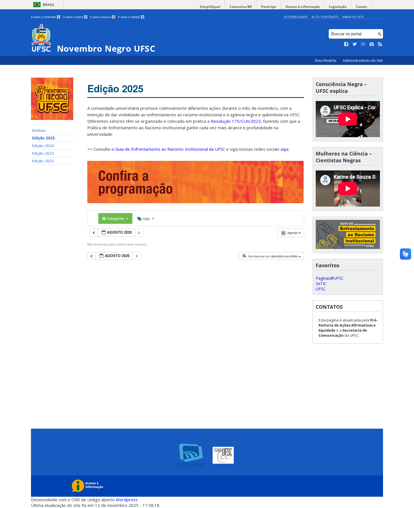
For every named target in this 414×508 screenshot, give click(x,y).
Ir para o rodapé (130, 17)
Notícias (39, 130)
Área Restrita (326, 60)
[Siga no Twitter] (355, 44)
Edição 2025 (43, 138)
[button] (271, 256)
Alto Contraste (325, 17)
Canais (361, 6)
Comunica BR (241, 6)
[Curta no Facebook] (346, 44)
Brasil (49, 4)
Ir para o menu (74, 17)
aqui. (285, 149)
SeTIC (321, 283)
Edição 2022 (43, 160)
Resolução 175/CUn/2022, (236, 121)
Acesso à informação (303, 6)
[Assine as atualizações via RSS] (380, 44)
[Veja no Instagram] (372, 44)
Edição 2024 (43, 145)
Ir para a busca (102, 17)
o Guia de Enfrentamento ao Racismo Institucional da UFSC (168, 149)
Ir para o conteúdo (45, 17)
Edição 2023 (43, 153)
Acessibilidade (296, 17)
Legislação (337, 6)
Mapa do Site (353, 17)
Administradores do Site (363, 60)
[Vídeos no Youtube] (363, 44)
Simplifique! (210, 6)
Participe (268, 6)
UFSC (321, 289)
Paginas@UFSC (330, 278)
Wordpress (127, 499)
